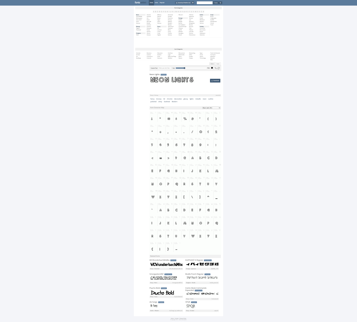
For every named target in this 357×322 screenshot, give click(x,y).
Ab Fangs (153, 302)
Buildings (138, 58)
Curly (158, 33)
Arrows (138, 54)
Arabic (180, 19)
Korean (191, 18)
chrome (169, 99)
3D (158, 28)
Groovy (170, 19)
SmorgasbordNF (156, 274)
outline (210, 99)
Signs (158, 19)
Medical (170, 58)
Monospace (139, 18)
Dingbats (138, 33)
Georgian (181, 33)
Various (138, 23)
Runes (159, 18)
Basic (137, 14)
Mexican (191, 21)
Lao (190, 19)
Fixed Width (139, 16)
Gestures (159, 58)
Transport (213, 54)
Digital (138, 28)
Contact (176, 318)
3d (164, 99)
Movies (170, 25)
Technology (203, 58)
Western (181, 14)
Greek (180, 35)
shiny (160, 102)
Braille (148, 23)
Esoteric (149, 26)
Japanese (191, 16)
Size (174, 68)
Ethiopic (181, 31)
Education (160, 53)
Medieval (202, 19)
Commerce (150, 56)
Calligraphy (213, 18)
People (191, 56)
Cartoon (149, 25)
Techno (170, 33)
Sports (201, 56)
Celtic (201, 16)
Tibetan (191, 30)
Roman (191, 25)
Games (149, 31)
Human (149, 35)
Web (211, 59)
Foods (148, 30)
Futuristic (170, 18)
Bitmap (138, 26)
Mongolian (192, 23)
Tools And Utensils (215, 53)
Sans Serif (138, 19)
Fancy (158, 26)
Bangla (180, 21)
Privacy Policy (183, 318)
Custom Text (154, 68)
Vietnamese (192, 35)
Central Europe (182, 26)
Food (158, 56)
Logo (169, 54)
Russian (191, 26)
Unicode (191, 31)
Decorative (202, 30)
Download (216, 80)
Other (190, 54)
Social (201, 54)
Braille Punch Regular (194, 274)
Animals (149, 16)
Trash (211, 25)
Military (159, 14)
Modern (170, 23)
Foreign (180, 18)
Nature (159, 16)
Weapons (212, 56)
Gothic (201, 14)
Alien (137, 35)
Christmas (202, 28)
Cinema (149, 54)
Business (149, 53)
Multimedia (181, 54)
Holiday (202, 26)
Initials (201, 18)
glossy (186, 99)
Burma (180, 23)
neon (204, 99)
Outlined (170, 28)
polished (153, 102)
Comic (159, 31)
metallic (198, 99)
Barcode (149, 21)
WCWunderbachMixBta (159, 260)
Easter (201, 31)
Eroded (170, 16)
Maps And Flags (172, 56)
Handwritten (213, 21)
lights (192, 99)
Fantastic (149, 28)
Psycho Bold (154, 288)
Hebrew (191, 14)
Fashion (159, 54)
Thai (190, 28)
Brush (211, 16)
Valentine (202, 35)
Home (172, 318)
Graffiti (212, 19)
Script (211, 14)
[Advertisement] (178, 42)
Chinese (181, 28)
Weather (212, 58)
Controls (149, 58)
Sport (158, 21)
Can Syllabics (182, 25)
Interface (170, 53)
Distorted (170, 14)
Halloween (202, 33)
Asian (148, 19)
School (212, 23)
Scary (169, 31)
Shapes (191, 58)
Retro (169, 30)
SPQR (187, 302)
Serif (137, 21)
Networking (192, 53)
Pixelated (138, 30)
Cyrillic (180, 30)
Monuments (182, 53)
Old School (170, 26)
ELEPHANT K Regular (194, 260)
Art (147, 18)
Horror (148, 33)
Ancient (149, 14)
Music (180, 56)
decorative (178, 99)
